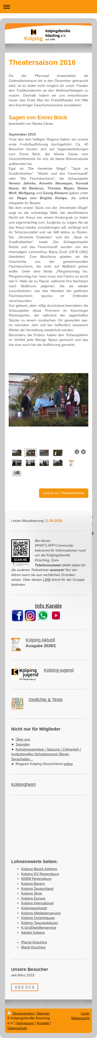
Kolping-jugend (59, 670)
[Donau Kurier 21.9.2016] (16, 473)
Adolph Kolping (33, 932)
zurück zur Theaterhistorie (63, 493)
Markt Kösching (33, 947)
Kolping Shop (31, 893)
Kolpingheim (23, 784)
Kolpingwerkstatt (34, 908)
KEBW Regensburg (36, 879)
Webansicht (80, 1018)
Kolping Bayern (33, 884)
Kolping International (37, 903)
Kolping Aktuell (40, 639)
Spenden (23, 744)
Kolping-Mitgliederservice (41, 913)
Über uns (23, 739)
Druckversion (23, 1013)
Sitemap (43, 1013)
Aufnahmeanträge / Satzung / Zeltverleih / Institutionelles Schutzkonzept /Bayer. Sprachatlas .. (46, 754)
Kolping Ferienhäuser (38, 918)
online (68, 764)
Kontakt (43, 1023)
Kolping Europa (33, 898)
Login (85, 1013)
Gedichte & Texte (46, 699)
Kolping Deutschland (37, 888)
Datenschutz (17, 1028)
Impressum (25, 1023)
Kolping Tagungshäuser (39, 923)
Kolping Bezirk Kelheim (39, 869)
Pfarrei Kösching (34, 942)
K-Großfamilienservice (38, 927)
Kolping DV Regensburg (40, 874)
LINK (47, 580)
